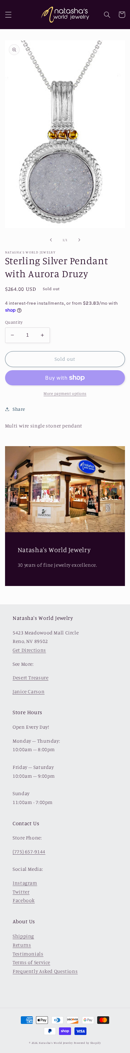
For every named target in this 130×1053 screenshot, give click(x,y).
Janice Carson (28, 691)
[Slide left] (51, 240)
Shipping (23, 936)
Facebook (24, 900)
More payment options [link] (65, 393)
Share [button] (19, 409)
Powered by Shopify (87, 1042)
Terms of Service (31, 962)
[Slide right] (79, 240)
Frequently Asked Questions (45, 971)
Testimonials (28, 954)
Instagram (25, 883)
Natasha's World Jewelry (56, 1042)
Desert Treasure (30, 678)
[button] (8, 14)
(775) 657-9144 (29, 852)
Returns (22, 945)
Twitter (21, 892)
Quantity (13, 322)
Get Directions (29, 650)
